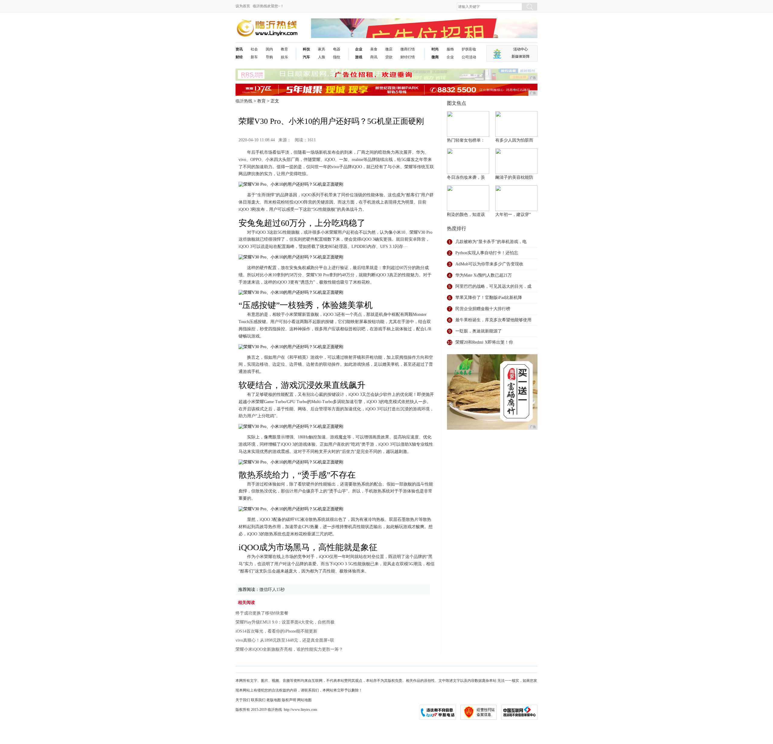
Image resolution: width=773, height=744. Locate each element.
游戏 (358, 57)
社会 (254, 49)
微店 (389, 49)
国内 (269, 49)
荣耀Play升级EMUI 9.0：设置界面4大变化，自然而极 (285, 622)
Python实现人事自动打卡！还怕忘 (486, 253)
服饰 (450, 49)
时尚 (435, 49)
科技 (306, 49)
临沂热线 (244, 101)
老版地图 (273, 700)
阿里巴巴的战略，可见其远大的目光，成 (493, 286)
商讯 (373, 57)
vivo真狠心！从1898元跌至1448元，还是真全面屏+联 (285, 640)
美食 (373, 49)
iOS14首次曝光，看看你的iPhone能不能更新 (276, 631)
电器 (336, 49)
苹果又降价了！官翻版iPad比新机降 (488, 297)
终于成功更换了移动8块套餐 (262, 613)
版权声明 (289, 700)
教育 (284, 49)
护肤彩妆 (469, 49)
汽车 (306, 57)
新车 (254, 57)
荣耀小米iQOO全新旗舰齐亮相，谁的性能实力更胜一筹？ (289, 649)
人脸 (321, 57)
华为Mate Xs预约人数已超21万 (483, 275)
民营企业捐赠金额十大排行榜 (482, 308)
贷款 (389, 57)
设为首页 (243, 6)
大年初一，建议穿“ (513, 214)
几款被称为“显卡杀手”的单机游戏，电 (491, 241)
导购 (269, 57)
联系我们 (258, 700)
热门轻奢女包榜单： (466, 140)
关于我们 (243, 700)
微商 (435, 57)
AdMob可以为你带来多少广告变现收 (489, 264)
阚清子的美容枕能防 (514, 177)
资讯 (239, 49)
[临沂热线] (267, 23)
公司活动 (469, 57)
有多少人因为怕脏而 (514, 140)
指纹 (336, 57)
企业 (358, 49)
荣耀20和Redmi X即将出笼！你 (484, 342)
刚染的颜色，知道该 (466, 214)
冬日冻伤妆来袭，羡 (466, 177)
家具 (321, 49)
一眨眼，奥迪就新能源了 (478, 331)
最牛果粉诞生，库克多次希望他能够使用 (493, 320)
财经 (239, 57)
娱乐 (284, 57)
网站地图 (304, 700)
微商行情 (407, 49)
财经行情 (407, 57)
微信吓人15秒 (272, 589)
